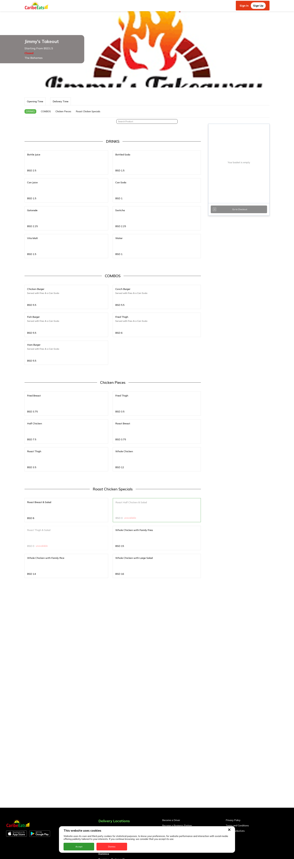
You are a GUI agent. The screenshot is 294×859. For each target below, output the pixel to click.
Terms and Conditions (237, 825)
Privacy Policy (233, 820)
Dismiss (111, 846)
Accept (78, 846)
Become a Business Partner (177, 825)
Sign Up (258, 5)
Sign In (244, 5)
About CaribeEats (235, 830)
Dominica (103, 853)
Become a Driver (171, 820)
